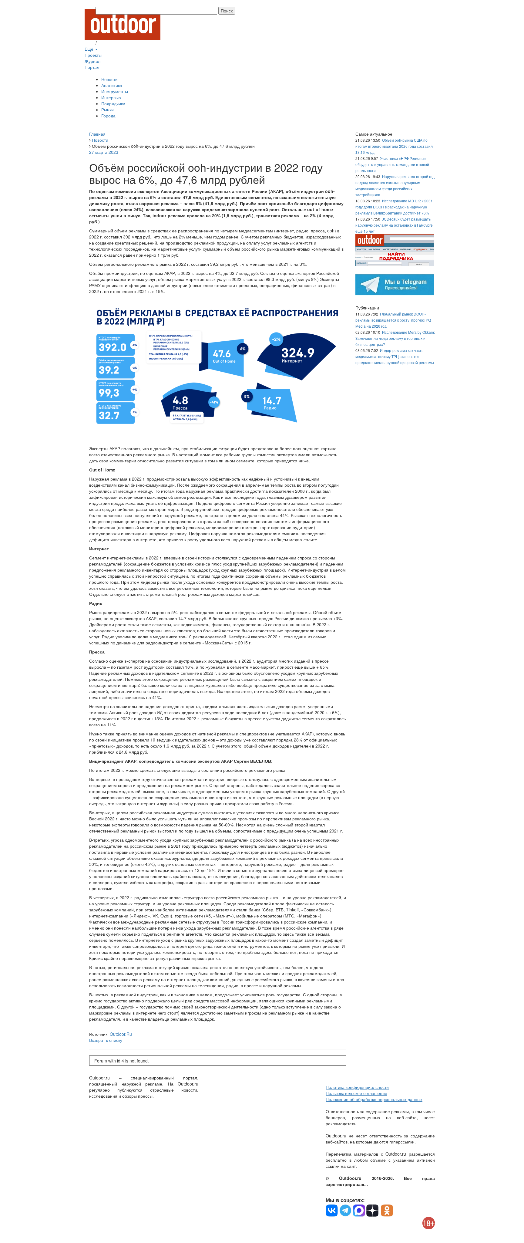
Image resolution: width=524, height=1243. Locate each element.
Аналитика (111, 85)
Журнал (92, 61)
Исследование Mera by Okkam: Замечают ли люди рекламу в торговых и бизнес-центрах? (395, 338)
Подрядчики (113, 103)
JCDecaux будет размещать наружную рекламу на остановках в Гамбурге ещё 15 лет (394, 225)
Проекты (93, 55)
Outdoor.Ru (121, 1034)
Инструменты (114, 91)
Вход (89, 43)
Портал (92, 67)
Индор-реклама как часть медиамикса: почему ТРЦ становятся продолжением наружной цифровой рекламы (394, 356)
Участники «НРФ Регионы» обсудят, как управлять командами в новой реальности (392, 164)
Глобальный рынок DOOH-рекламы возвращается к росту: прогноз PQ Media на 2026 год (393, 320)
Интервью (111, 97)
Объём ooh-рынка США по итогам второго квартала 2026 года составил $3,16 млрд (394, 146)
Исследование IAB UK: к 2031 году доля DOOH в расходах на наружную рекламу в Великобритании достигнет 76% (394, 206)
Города (108, 116)
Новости (109, 79)
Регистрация (110, 43)
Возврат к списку (105, 1040)
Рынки (107, 109)
